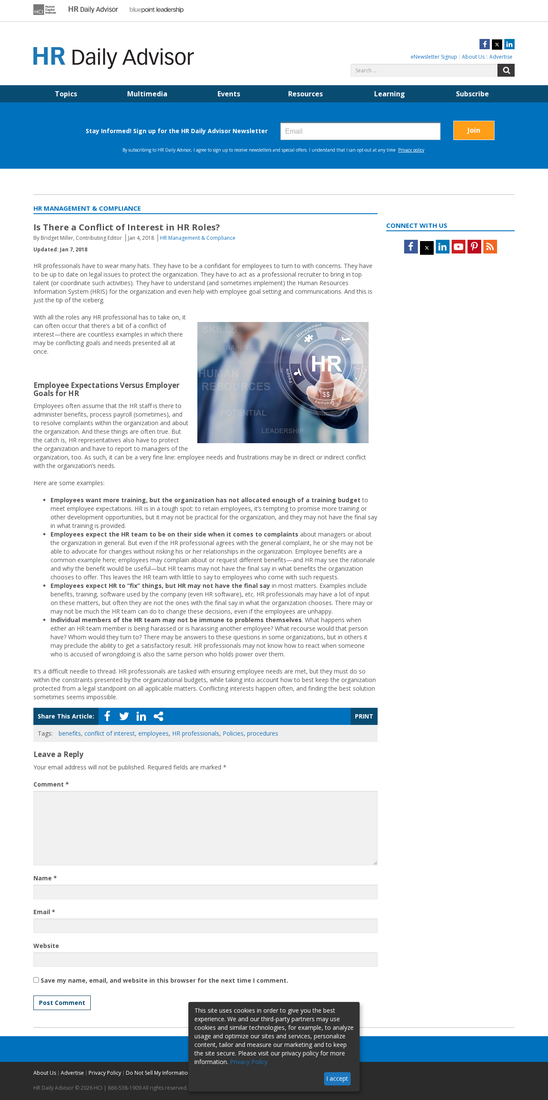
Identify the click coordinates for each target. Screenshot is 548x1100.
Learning (389, 93)
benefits (70, 733)
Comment (51, 784)
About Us (473, 56)
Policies (233, 733)
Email (44, 912)
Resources (305, 93)
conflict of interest (109, 733)
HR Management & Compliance (197, 237)
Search (506, 70)
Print (364, 716)
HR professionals (195, 733)
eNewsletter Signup (434, 56)
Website (46, 946)
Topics (66, 93)
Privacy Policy (105, 1072)
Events (228, 93)
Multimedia (147, 93)
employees (153, 733)
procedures (262, 733)
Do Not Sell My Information (158, 1072)
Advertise (500, 56)
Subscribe (472, 93)
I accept (337, 1078)
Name (45, 878)
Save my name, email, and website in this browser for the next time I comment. (164, 980)
